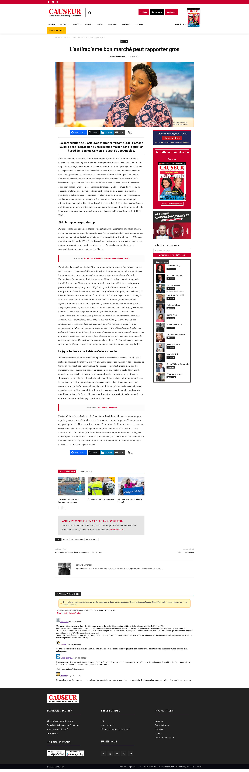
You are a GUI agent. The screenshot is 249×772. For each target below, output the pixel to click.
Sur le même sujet (67, 472)
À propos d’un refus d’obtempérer (101, 499)
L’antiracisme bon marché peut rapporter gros (125, 49)
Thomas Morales (174, 374)
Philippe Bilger (173, 305)
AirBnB (65, 539)
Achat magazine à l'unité (57, 729)
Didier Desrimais (117, 56)
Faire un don (52, 733)
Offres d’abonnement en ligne (60, 721)
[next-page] (64, 507)
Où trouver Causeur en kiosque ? (115, 729)
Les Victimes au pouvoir (106, 407)
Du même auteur (85, 472)
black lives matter (77, 539)
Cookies (158, 733)
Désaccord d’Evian (186, 553)
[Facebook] (48, 2)
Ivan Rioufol (172, 354)
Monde (65, 37)
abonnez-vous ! (117, 529)
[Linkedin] (116, 753)
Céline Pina (172, 315)
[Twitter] (57, 2)
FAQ (102, 721)
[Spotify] (53, 2)
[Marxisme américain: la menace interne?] (131, 486)
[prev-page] (60, 507)
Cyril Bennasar (173, 285)
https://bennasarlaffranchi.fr (175, 291)
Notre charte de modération (69, 613)
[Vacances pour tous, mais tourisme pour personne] (71, 486)
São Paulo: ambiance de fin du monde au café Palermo (78, 553)
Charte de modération (164, 737)
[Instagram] (110, 753)
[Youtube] (130, 753)
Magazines (180, 24)
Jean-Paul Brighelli (175, 295)
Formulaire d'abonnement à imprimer (63, 725)
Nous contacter (107, 725)
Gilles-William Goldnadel (178, 364)
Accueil (57, 37)
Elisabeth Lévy (173, 265)
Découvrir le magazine (172, 204)
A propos (159, 721)
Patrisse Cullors (91, 539)
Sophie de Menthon (176, 334)
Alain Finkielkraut (175, 275)
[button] (89, 13)
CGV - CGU (159, 729)
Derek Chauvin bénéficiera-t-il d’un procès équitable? (106, 258)
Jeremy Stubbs (173, 344)
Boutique (64, 1)
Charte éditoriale (162, 725)
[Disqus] (124, 649)
